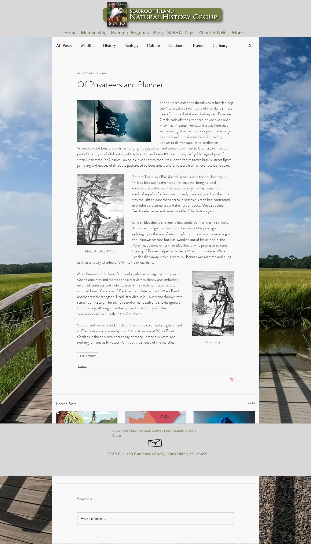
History (109, 45)
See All (250, 403)
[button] (180, 32)
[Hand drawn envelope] (155, 442)
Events (198, 45)
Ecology (131, 45)
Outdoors (176, 45)
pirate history (88, 356)
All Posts (64, 45)
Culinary (220, 45)
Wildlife (87, 45)
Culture (153, 45)
